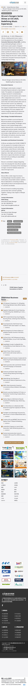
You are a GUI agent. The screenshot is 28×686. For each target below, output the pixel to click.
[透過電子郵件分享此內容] (22, 32)
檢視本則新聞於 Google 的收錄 (8, 28)
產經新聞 (3, 494)
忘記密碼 (5, 637)
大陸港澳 (18, 620)
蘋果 (2, 496)
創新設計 (5, 616)
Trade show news (12, 230)
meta (2, 498)
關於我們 (18, 630)
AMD (15, 487)
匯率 (15, 491)
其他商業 (5, 620)
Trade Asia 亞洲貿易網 (11, 651)
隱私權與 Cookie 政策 (9, 682)
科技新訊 (18, 614)
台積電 (16, 483)
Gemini (3, 500)
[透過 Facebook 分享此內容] (3, 32)
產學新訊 (18, 618)
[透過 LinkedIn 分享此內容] (17, 32)
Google (16, 498)
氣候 (2, 491)
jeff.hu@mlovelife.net (10, 216)
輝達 (2, 483)
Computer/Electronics (14, 227)
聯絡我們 (18, 637)
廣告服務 (18, 635)
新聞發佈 (5, 630)
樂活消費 (18, 616)
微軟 (2, 487)
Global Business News (13, 7)
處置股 (3, 489)
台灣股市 (3, 485)
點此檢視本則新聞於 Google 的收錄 (10, 279)
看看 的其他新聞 (11, 277)
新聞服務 (18, 632)
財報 (15, 489)
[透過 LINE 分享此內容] (8, 32)
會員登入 (5, 635)
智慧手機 (16, 494)
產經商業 (5, 614)
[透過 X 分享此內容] (12, 32)
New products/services (14, 233)
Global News (6, 623)
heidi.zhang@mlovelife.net (12, 205)
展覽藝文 (5, 618)
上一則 (4, 285)
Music (9, 221)
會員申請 (5, 632)
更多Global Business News (13, 442)
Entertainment (18, 221)
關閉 (24, 684)
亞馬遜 (16, 485)
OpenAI (16, 496)
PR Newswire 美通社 (7, 26)
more (25, 298)
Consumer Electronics (14, 224)
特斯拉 (16, 500)
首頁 (4, 7)
